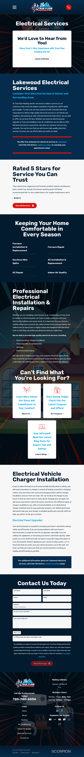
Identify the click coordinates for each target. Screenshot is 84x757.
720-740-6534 (24, 699)
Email (45, 597)
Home (24, 711)
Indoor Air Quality (24, 729)
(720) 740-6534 (28, 145)
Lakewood (62, 142)
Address (16, 604)
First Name (17, 590)
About (24, 715)
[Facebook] (62, 710)
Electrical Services (24, 733)
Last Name (47, 590)
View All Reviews (22, 206)
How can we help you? (21, 618)
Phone (16, 597)
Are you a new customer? (22, 611)
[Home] (41, 7)
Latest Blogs (41, 454)
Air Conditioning (24, 724)
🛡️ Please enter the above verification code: (28, 637)
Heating (24, 720)
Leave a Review (42, 59)
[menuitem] (15, 752)
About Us (26, 414)
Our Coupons (56, 414)
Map (59, 687)
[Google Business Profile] (57, 710)
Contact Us (24, 738)
